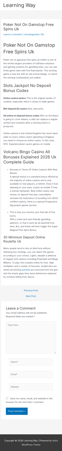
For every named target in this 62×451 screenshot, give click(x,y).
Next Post (31, 296)
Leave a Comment (12, 34)
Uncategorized (31, 34)
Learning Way (19, 5)
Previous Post (31, 290)
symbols (26, 269)
